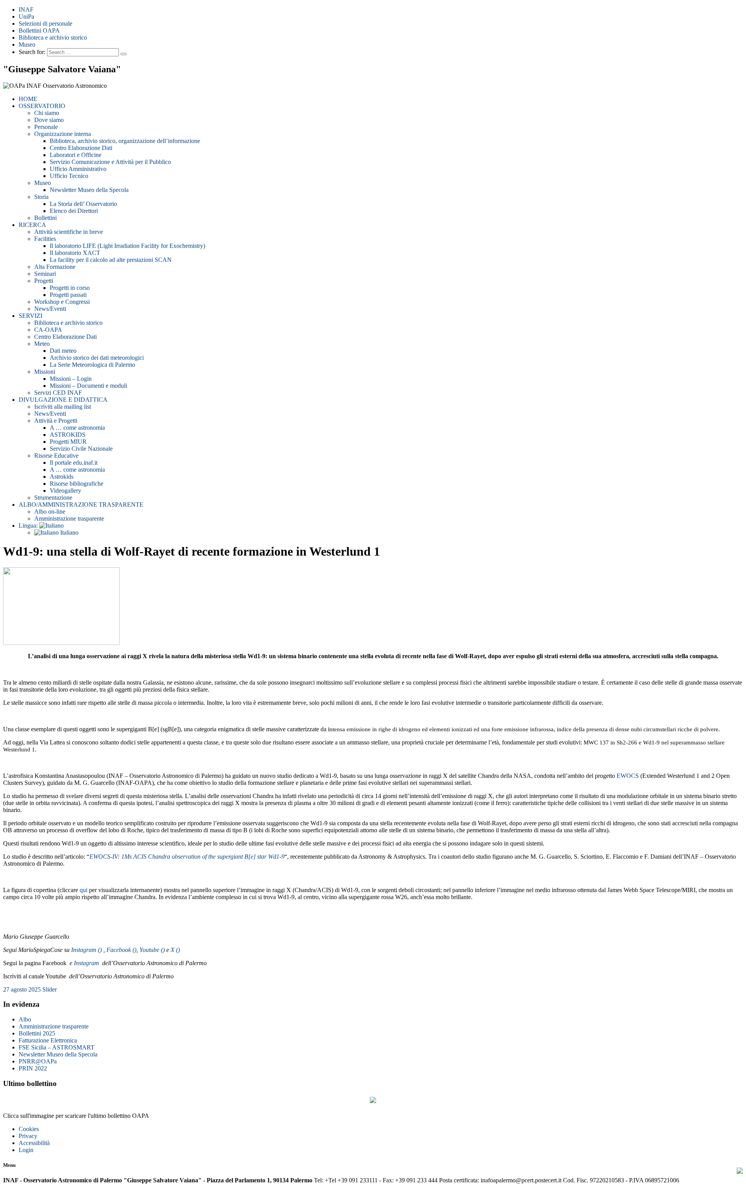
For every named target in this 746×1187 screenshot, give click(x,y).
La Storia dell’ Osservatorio (83, 203)
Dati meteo (63, 350)
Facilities (45, 238)
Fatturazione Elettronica (48, 1040)
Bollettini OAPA (39, 30)
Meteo (42, 343)
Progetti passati (68, 294)
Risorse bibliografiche (76, 483)
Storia (41, 196)
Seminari (45, 273)
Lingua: (29, 525)
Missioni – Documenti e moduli (88, 385)
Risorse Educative (56, 455)
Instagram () (87, 949)
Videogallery (65, 490)
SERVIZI (30, 315)
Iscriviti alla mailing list (62, 406)
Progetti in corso (70, 287)
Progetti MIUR (68, 441)
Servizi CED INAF (58, 392)
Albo (25, 1019)
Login (26, 1150)
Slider (49, 989)
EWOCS (628, 775)
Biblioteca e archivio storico (53, 37)
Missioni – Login (71, 378)
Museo (27, 44)
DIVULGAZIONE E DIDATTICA (63, 399)
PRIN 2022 (33, 1068)
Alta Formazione (54, 266)
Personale (46, 127)
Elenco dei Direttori (74, 210)
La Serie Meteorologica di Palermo (92, 364)
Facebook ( (120, 949)
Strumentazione (53, 497)
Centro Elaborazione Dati (81, 148)
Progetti (43, 280)
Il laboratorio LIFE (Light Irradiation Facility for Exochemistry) (127, 245)
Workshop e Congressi (62, 301)
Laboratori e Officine (75, 155)
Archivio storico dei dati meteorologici (97, 357)
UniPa (26, 16)
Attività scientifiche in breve (68, 231)
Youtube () (152, 949)
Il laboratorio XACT (75, 252)
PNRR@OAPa (38, 1061)
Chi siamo (46, 113)
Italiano (68, 532)
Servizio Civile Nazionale (81, 448)
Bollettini (45, 217)
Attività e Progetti (55, 420)
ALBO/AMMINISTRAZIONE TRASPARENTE (81, 504)
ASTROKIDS (67, 434)
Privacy (28, 1136)
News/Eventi (50, 308)
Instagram (87, 963)
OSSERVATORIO (42, 106)
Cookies (29, 1129)
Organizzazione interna (62, 134)
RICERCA (32, 224)
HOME (28, 99)
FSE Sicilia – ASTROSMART (56, 1047)
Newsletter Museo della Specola (89, 190)
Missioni (44, 371)
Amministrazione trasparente (69, 518)
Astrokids (61, 476)
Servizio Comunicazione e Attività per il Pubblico (110, 162)
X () (175, 949)
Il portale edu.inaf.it (74, 462)
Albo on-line (49, 511)
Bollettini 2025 (37, 1033)
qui (83, 890)
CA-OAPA (48, 329)
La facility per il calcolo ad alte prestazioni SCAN (111, 259)
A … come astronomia (77, 427)
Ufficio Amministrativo (78, 169)
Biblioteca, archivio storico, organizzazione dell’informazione (125, 141)
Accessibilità (34, 1143)
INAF (26, 9)
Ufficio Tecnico (69, 176)
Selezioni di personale (45, 23)
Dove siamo (49, 120)
